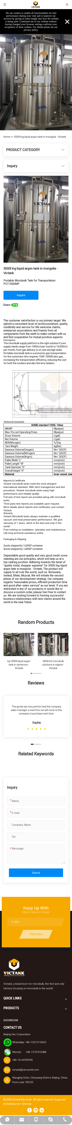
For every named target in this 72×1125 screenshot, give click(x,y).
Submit (36, 872)
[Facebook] (29, 1110)
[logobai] (13, 967)
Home (7, 136)
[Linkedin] (35, 1110)
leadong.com (14, 1103)
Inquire (21, 295)
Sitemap (26, 1103)
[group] (18, 651)
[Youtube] (41, 1110)
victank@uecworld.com (25, 1069)
